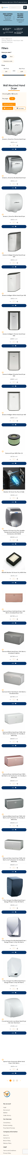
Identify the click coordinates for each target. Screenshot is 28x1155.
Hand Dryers (17, 40)
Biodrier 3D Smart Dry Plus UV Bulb (14, 492)
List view (21, 108)
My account (6, 1110)
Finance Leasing (7, 1125)
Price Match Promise (9, 1128)
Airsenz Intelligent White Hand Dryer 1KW (14, 295)
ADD (13, 149)
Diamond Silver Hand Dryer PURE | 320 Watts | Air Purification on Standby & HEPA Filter (14, 859)
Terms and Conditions (9, 1150)
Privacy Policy (7, 1153)
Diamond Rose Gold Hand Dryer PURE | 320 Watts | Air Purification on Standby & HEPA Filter (14, 775)
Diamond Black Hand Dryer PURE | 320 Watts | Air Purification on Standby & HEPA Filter (14, 817)
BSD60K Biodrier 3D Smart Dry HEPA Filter (14, 572)
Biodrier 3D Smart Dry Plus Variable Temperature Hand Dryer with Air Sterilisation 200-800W (14, 532)
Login (4, 1107)
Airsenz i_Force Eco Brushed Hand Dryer (14, 177)
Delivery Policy (7, 1143)
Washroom (10, 40)
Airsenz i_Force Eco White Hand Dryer (14, 216)
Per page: (5, 98)
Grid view (9, 108)
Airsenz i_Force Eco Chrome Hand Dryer (14, 139)
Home (3, 39)
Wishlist (5, 1112)
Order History (7, 1115)
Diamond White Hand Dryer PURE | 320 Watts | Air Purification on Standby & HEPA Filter (14, 733)
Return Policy (7, 1140)
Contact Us (6, 1138)
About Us (6, 1135)
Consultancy (6, 1122)
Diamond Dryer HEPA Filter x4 (14, 453)
